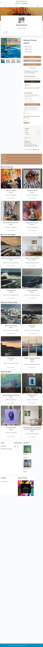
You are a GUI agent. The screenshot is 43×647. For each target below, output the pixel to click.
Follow (32, 81)
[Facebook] (7, 33)
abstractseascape (29, 144)
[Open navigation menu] (2, 2)
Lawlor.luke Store (34, 399)
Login (27, 5)
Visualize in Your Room (32, 60)
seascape (36, 145)
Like (25, 113)
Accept (36, 645)
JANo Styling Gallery (34, 262)
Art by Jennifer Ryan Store (13, 262)
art (33, 144)
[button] (19, 40)
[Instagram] (15, 446)
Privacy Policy (40, 645)
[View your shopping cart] (16, 6)
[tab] (21, 155)
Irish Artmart (21, 2)
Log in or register (32, 72)
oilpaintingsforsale (31, 145)
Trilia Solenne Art (13, 399)
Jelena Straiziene (21, 25)
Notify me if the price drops (32, 104)
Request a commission (32, 64)
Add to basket (32, 57)
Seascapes (30, 142)
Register (38, 5)
